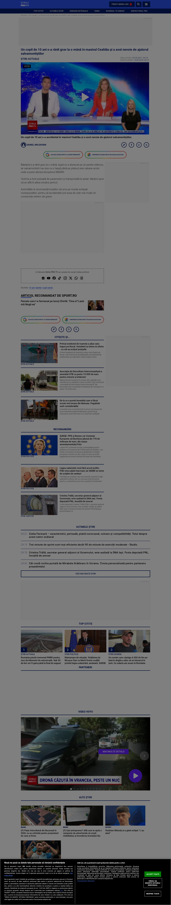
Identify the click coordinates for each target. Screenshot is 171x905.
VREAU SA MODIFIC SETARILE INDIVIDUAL (152, 883)
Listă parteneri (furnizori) (85, 881)
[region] (85, 882)
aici (61, 890)
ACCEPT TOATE (152, 874)
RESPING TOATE (152, 894)
